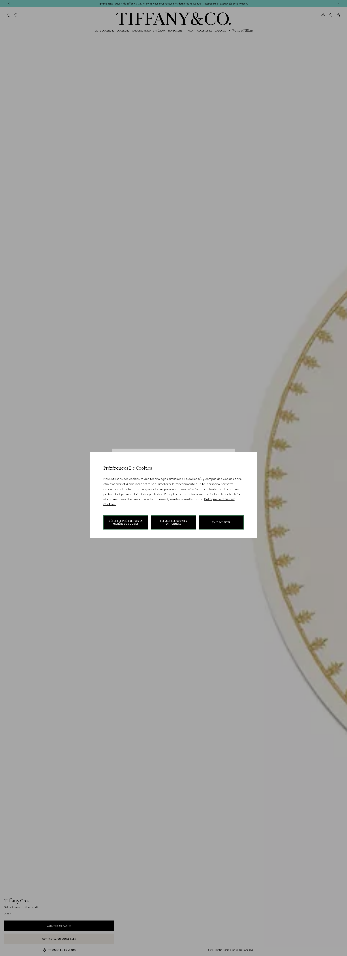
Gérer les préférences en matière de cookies (126, 522)
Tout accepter (221, 522)
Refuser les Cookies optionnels (173, 522)
